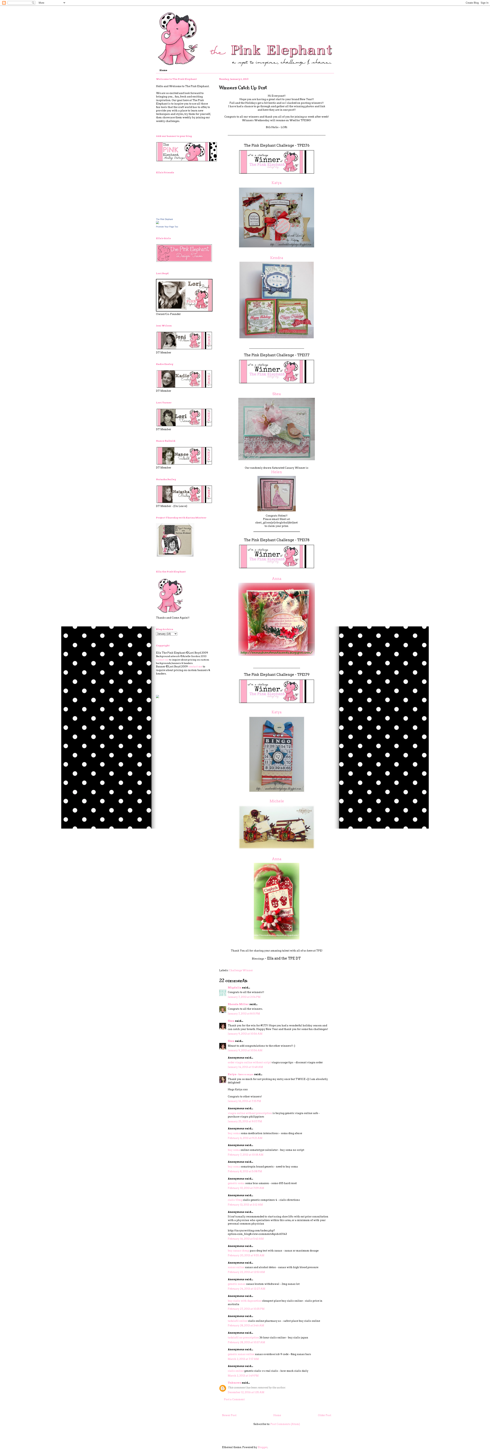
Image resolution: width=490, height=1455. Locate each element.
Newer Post (229, 1415)
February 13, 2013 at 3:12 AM (245, 1204)
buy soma (234, 1133)
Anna (276, 579)
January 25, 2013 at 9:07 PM (245, 1121)
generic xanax (237, 1284)
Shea (276, 394)
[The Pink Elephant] (157, 223)
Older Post (324, 1415)
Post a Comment (234, 1399)
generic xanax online (241, 1354)
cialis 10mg (235, 1199)
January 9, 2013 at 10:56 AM (245, 1033)
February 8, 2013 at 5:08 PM (245, 1171)
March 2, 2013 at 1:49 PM (243, 1375)
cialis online (236, 1370)
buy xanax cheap (238, 1250)
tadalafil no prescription (243, 1337)
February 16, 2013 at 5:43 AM (246, 1238)
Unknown (234, 1382)
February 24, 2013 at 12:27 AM (246, 1288)
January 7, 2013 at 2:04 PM (244, 997)
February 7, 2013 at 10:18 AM (245, 1154)
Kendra (276, 258)
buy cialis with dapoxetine (244, 1300)
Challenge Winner (241, 970)
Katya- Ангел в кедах (241, 1074)
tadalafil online (237, 1320)
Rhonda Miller (238, 1004)
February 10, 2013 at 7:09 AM (246, 1188)
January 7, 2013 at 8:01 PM (244, 1013)
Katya (277, 183)
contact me (162, 659)
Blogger (262, 1447)
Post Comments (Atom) (285, 1424)
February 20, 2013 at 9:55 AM (246, 1255)
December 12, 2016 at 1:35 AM (246, 1392)
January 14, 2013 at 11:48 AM (245, 1067)
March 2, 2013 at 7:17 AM (243, 1359)
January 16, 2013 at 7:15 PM (244, 1101)
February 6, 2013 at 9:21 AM (245, 1138)
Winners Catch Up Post (243, 87)
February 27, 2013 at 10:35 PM (246, 1308)
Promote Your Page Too (167, 227)
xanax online (236, 1267)
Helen (276, 472)
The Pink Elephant (164, 219)
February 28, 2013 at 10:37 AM (246, 1342)
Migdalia (234, 987)
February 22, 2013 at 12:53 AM (246, 1272)
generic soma (236, 1183)
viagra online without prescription (250, 1113)
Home (163, 70)
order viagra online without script (249, 1062)
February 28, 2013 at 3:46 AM (246, 1325)
